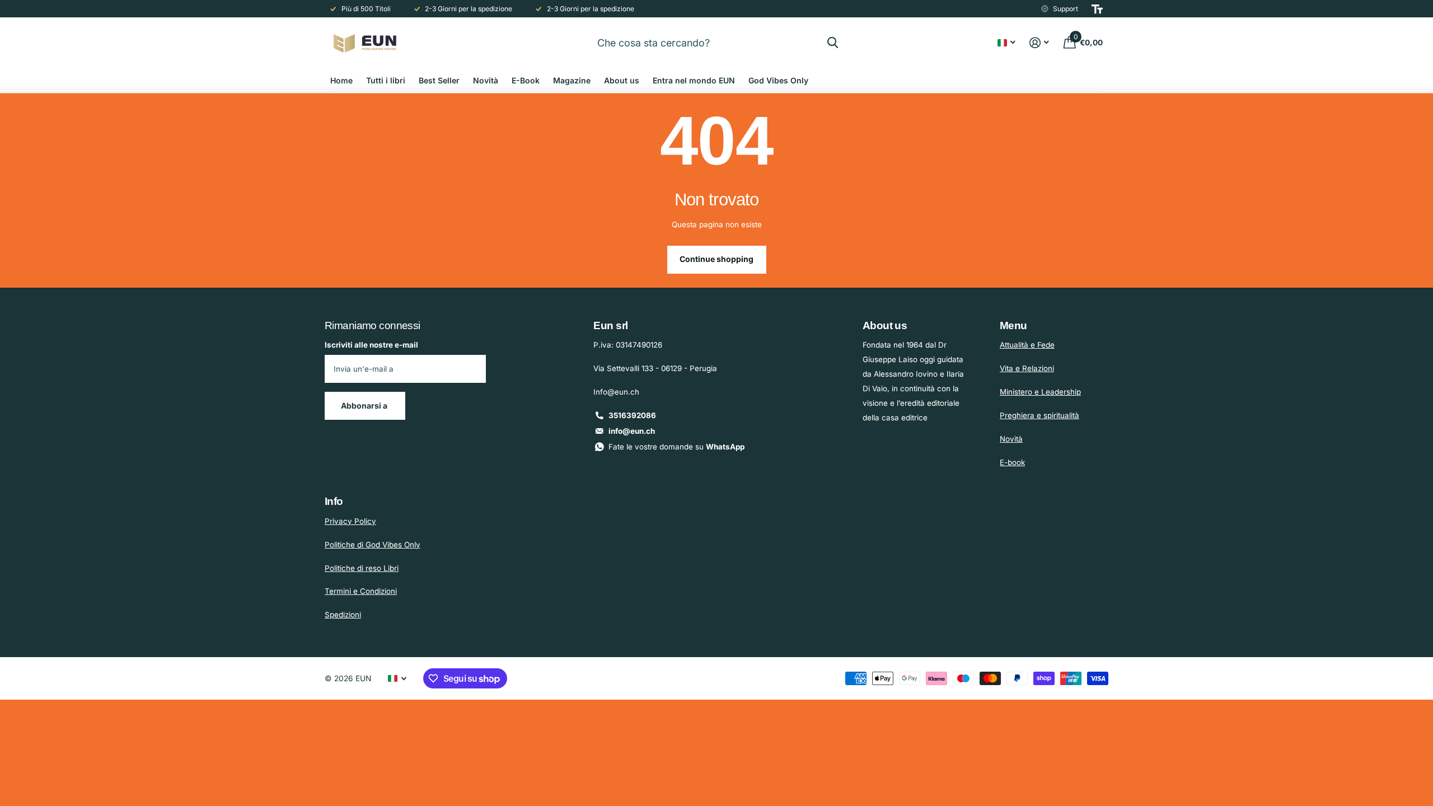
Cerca (832, 42)
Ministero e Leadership (1040, 391)
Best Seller (439, 80)
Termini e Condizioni (361, 591)
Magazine (572, 80)
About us (621, 80)
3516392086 (632, 415)
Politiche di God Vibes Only (372, 544)
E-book (1012, 462)
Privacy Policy (350, 521)
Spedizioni (343, 614)
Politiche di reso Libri (362, 568)
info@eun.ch (631, 431)
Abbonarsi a (365, 405)
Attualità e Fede (1027, 344)
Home (341, 80)
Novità (485, 80)
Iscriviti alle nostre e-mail (371, 344)
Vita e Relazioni (1027, 368)
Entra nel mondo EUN (694, 80)
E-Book (526, 80)
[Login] (1039, 42)
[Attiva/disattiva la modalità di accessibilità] (1097, 9)
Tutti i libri (385, 80)
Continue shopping (716, 259)
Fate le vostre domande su (676, 446)
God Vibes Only (778, 80)
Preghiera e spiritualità (1039, 415)
